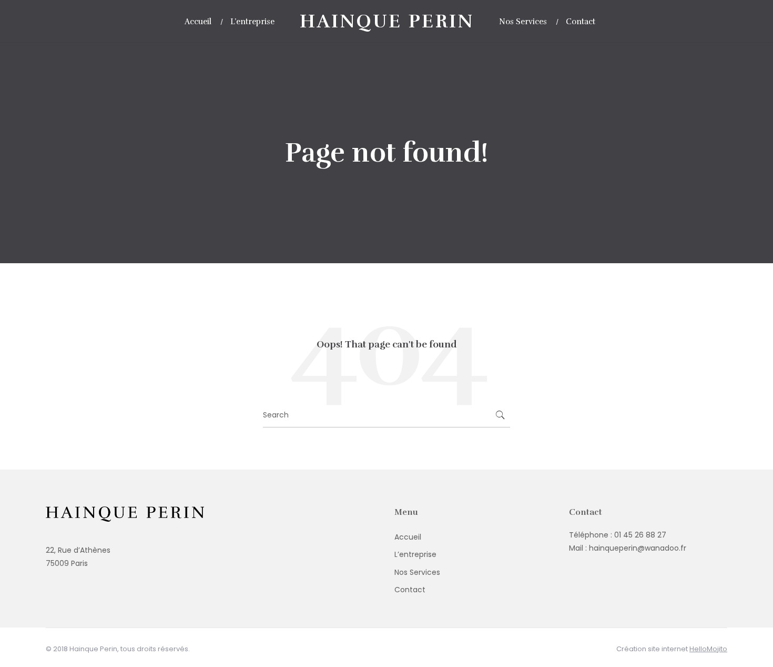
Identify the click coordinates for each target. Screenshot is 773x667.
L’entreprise (415, 554)
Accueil (407, 537)
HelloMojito (708, 649)
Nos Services (417, 572)
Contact (409, 589)
